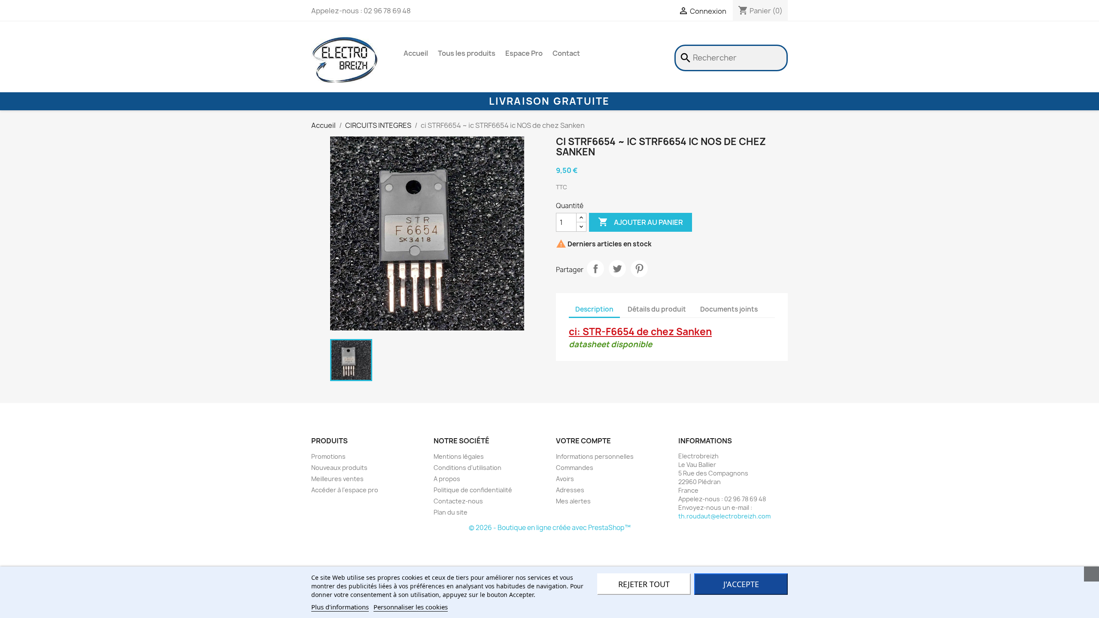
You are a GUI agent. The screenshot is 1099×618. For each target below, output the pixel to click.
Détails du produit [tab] (657, 309)
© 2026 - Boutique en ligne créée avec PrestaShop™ (550, 527)
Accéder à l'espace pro (344, 490)
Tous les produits (466, 53)
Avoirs (565, 479)
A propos (447, 479)
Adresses (570, 490)
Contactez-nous (458, 501)
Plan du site (451, 512)
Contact (566, 53)
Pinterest (639, 268)
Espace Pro (524, 53)
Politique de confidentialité (473, 490)
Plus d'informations (340, 607)
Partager (595, 268)
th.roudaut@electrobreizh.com (724, 516)
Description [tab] (594, 309)
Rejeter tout (644, 584)
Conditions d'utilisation (467, 468)
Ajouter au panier (640, 222)
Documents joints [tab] (729, 309)
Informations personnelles (595, 456)
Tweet (617, 268)
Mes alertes (573, 501)
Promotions (328, 456)
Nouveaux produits (339, 468)
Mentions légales (459, 456)
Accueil (416, 53)
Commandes (574, 468)
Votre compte (583, 440)
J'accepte (741, 584)
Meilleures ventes (337, 479)
